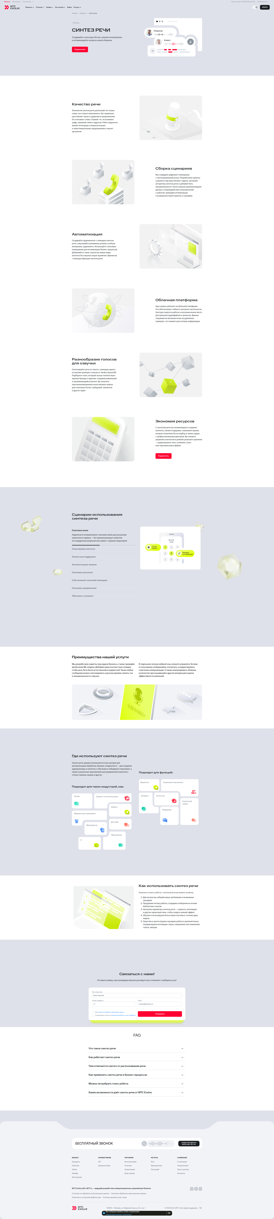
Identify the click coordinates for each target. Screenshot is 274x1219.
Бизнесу (7, 2)
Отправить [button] (160, 1017)
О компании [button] (27, 2)
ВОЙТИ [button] (264, 7)
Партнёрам (16, 2)
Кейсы (69, 7)
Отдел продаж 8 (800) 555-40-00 (243, 2)
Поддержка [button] (263, 2)
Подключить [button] (79, 49)
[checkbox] (93, 1015)
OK (169, 1213)
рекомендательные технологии (118, 1215)
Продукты (83, 13)
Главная (74, 13)
